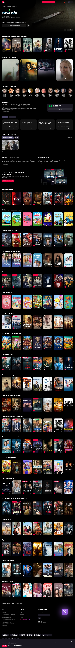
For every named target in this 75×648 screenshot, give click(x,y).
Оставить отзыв (5, 626)
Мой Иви (22, 610)
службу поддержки (18, 645)
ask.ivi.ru (40, 621)
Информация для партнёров (8, 615)
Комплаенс (4, 625)
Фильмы (21, 612)
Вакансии (4, 612)
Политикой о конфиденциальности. (9, 643)
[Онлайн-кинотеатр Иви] (4, 2)
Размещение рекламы (6, 617)
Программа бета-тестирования (8, 614)
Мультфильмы (23, 615)
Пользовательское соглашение (8, 619)
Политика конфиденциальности (8, 620)
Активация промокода (25, 619)
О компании (4, 610)
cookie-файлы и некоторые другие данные (47, 640)
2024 (5, 16)
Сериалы (22, 614)
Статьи (21, 617)
